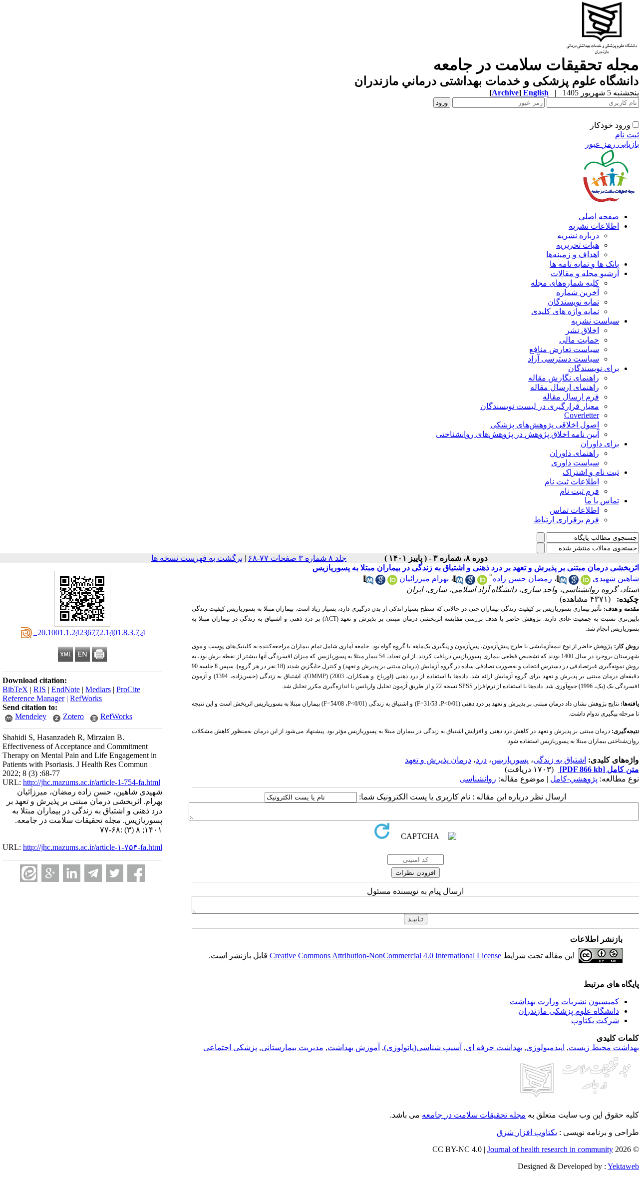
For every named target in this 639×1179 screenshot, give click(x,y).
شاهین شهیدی (616, 578)
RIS (39, 689)
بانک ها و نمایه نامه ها (584, 264)
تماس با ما (602, 500)
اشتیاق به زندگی (559, 760)
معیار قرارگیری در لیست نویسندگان (539, 406)
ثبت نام (627, 134)
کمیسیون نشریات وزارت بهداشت (564, 1001)
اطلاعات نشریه (594, 226)
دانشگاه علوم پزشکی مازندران (568, 1011)
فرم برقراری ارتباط (566, 519)
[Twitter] (114, 873)
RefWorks (86, 698)
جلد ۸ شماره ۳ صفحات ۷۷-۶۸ (297, 558)
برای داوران (600, 443)
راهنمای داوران (574, 453)
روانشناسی (477, 779)
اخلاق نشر (582, 330)
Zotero (73, 716)
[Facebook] (136, 873)
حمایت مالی (579, 340)
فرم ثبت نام (579, 491)
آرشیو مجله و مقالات (585, 273)
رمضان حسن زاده (522, 578)
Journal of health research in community (550, 1149)
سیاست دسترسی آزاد (563, 359)
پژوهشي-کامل (574, 779)
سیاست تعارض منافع (564, 349)
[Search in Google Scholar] (574, 582)
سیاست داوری (575, 462)
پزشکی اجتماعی (230, 1047)
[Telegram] (93, 873)
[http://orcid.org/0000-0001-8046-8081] (586, 582)
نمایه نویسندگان (573, 302)
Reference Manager (33, 698)
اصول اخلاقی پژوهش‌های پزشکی (544, 424)
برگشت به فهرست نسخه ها (197, 558)
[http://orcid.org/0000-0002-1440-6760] (482, 582)
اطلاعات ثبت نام (572, 481)
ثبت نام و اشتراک (591, 472)
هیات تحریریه (577, 245)
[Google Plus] (50, 873)
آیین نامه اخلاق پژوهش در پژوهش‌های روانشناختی (517, 434)
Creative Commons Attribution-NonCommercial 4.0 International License (385, 955)
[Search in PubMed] (562, 582)
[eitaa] (28, 873)
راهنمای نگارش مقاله (563, 378)
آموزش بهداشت (353, 1047)
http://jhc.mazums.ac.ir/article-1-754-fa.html (91, 782)
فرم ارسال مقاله (571, 397)
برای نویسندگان (593, 368)
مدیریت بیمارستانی (292, 1047)
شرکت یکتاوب (595, 1020)
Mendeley (30, 716)
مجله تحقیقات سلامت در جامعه (474, 1115)
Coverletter (581, 415)
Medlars (98, 689)
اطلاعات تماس (574, 510)
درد (481, 760)
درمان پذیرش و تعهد (438, 760)
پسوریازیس (510, 760)
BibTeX (15, 689)
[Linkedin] (71, 873)
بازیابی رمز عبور (612, 144)
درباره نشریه (578, 235)
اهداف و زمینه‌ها (572, 254)
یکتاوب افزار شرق (527, 1132)
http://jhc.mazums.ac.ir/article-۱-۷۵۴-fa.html (92, 847)
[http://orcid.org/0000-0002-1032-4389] (392, 582)
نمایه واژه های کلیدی (565, 311)
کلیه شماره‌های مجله (565, 283)
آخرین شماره (577, 292)
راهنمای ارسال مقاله (564, 387)
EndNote (65, 689)
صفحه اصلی (599, 216)
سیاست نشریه (595, 321)
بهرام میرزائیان (424, 578)
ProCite (128, 689)
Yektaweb (623, 1166)
